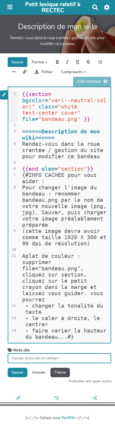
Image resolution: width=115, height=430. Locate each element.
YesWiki (68, 418)
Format (38, 62)
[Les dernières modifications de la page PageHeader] (57, 398)
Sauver (18, 62)
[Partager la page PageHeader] (96, 398)
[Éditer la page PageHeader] (19, 398)
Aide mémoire (89, 81)
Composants (72, 72)
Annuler (39, 372)
